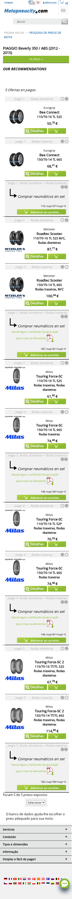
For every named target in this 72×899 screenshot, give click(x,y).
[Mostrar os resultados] (64, 21)
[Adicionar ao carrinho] (57, 131)
